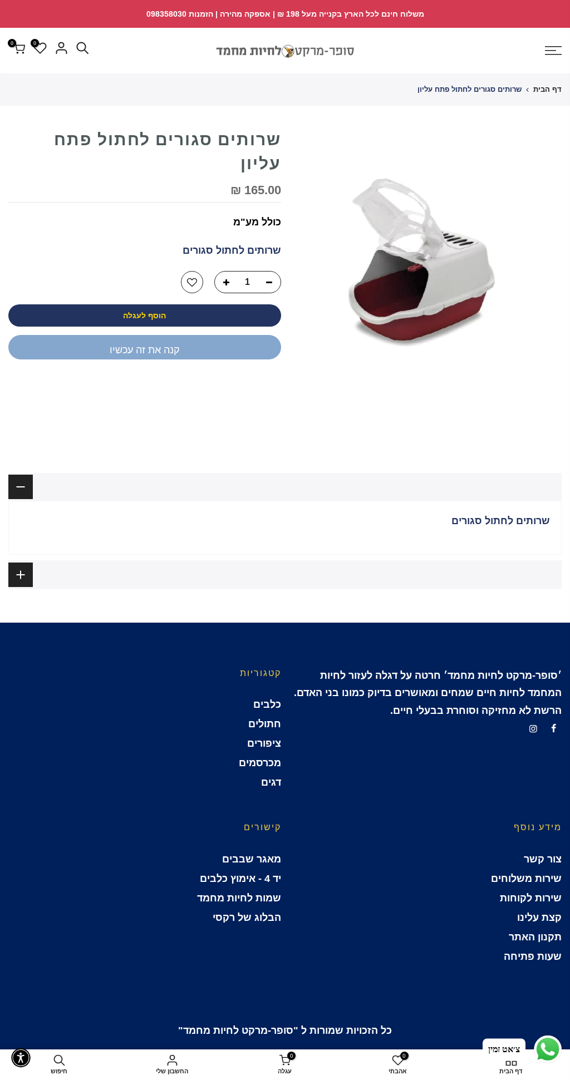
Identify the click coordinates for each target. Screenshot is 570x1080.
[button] (21, 1058)
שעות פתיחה (533, 956)
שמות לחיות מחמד (239, 898)
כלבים (267, 704)
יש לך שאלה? (250, 387)
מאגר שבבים (251, 859)
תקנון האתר (535, 937)
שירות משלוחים (526, 878)
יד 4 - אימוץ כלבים (240, 878)
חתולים (264, 723)
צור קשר (543, 859)
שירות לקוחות (531, 898)
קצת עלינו (539, 917)
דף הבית (547, 89)
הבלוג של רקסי (247, 917)
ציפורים (264, 743)
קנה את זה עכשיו (145, 350)
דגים (271, 782)
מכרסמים (260, 762)
